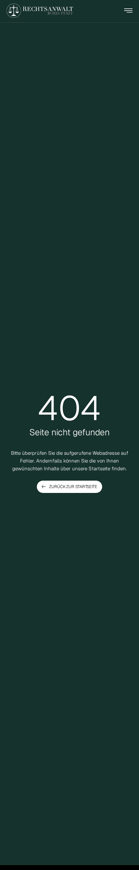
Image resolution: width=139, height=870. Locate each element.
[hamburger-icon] (128, 11)
